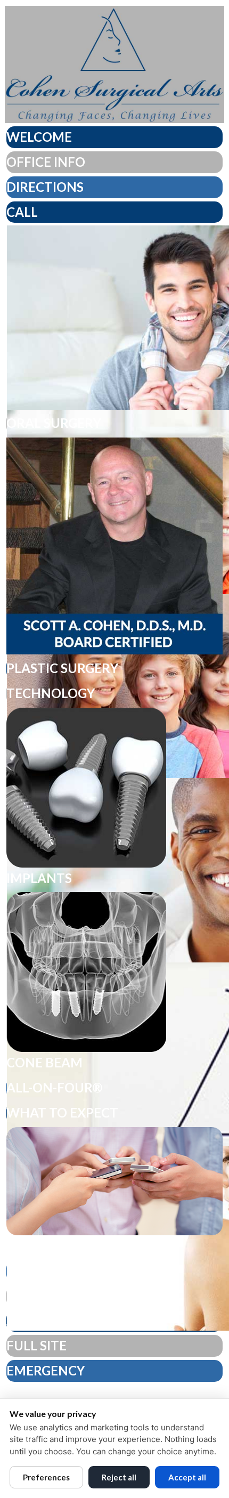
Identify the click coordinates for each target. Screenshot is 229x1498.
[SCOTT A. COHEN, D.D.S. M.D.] (115, 546)
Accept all (187, 1477)
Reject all (119, 1477)
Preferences (46, 1477)
